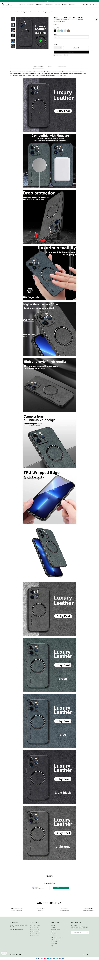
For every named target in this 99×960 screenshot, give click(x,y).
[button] (57, 21)
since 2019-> (40, 910)
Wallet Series (39, 4)
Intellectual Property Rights (56, 937)
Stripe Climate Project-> (16, 910)
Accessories (57, 4)
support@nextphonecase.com (16, 929)
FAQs (52, 946)
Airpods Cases (72, 4)
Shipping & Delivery (55, 929)
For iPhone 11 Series (34, 935)
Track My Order (54, 944)
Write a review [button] (61, 888)
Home (11, 12)
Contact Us (53, 927)
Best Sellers (17, 12)
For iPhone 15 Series (34, 927)
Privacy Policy (54, 933)
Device (55, 34)
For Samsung (30, 4)
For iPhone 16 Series (35, 925)
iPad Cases (64, 4)
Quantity (55, 44)
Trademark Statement (55, 940)
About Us (53, 925)
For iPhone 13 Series (34, 931)
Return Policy (53, 931)
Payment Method (54, 942)
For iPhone (21, 4)
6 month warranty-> (64, 910)
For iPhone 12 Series (35, 933)
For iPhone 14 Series (35, 929)
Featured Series (48, 4)
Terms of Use (53, 935)
